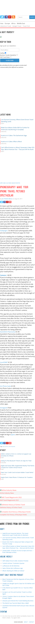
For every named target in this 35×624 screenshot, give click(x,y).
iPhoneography (12, 446)
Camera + (3, 275)
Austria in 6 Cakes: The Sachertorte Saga (14, 135)
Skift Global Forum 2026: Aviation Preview (15, 561)
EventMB (3, 612)
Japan (13, 434)
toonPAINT (4, 362)
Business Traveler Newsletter (8, 55)
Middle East (21, 23)
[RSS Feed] (13, 16)
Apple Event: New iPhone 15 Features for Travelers (17, 477)
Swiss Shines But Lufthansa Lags (12, 568)
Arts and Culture (5, 183)
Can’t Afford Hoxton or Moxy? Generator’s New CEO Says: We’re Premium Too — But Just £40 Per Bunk (17, 148)
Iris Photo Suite (5, 386)
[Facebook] (6, 16)
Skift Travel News (5, 57)
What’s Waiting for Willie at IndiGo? (13, 571)
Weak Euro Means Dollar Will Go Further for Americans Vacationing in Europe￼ (15, 128)
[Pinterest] (9, 16)
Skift (2, 529)
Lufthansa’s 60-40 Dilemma (11, 566)
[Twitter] (2, 16)
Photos (18, 183)
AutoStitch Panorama (7, 332)
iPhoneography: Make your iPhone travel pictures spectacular (14, 191)
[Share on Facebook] (4, 202)
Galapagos (4, 231)
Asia (1, 23)
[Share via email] (10, 202)
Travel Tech (26, 26)
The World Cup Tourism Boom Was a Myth (15, 603)
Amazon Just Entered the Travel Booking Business (17, 601)
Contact (31, 622)
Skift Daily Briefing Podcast (11, 575)
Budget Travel (17, 26)
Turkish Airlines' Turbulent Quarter (13, 563)
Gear (13, 183)
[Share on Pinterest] (7, 202)
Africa (13, 23)
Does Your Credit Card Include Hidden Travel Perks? (17, 472)
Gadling (17, 6)
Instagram (3, 408)
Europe (7, 23)
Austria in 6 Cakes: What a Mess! (11, 141)
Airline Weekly (6, 557)
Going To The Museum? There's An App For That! (16, 461)
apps (4, 446)
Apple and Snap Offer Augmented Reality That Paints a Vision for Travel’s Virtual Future (17, 466)
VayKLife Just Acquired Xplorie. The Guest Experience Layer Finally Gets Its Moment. (15, 534)
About (26, 622)
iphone (6, 446)
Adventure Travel (5, 26)
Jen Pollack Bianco (7, 199)
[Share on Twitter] (1, 202)
